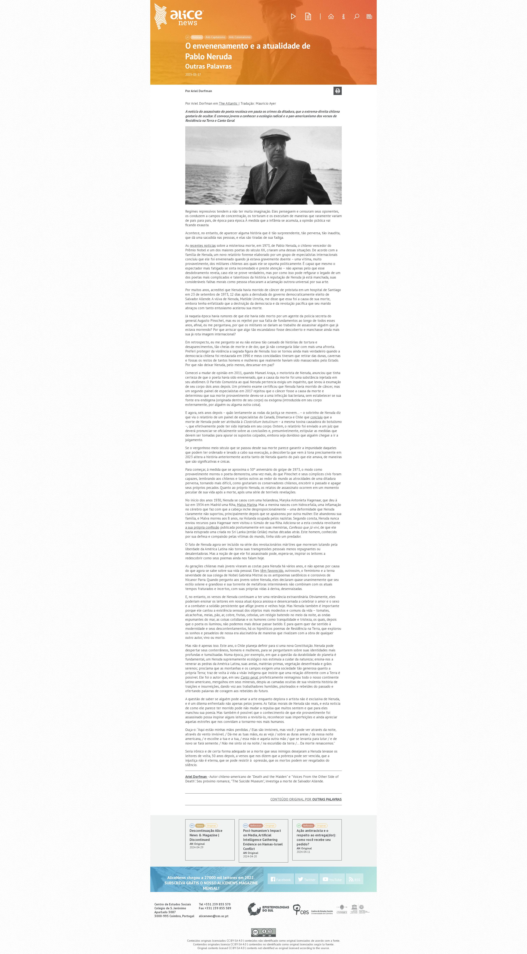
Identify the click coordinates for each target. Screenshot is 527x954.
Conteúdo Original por (306, 799)
